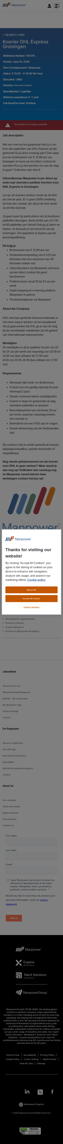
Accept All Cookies (31, 599)
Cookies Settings (32, 607)
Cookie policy (36, 579)
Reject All (31, 590)
